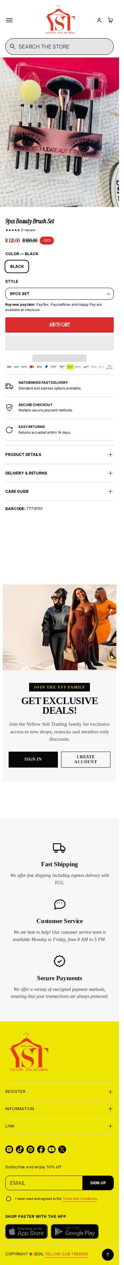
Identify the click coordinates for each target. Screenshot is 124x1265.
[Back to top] (108, 1255)
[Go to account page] (99, 20)
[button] (59, 343)
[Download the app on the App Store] (26, 1231)
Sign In (33, 759)
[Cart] (109, 20)
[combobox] (59, 46)
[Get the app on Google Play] (75, 1231)
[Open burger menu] (9, 20)
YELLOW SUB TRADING (66, 1254)
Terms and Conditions (79, 1199)
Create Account (85, 759)
